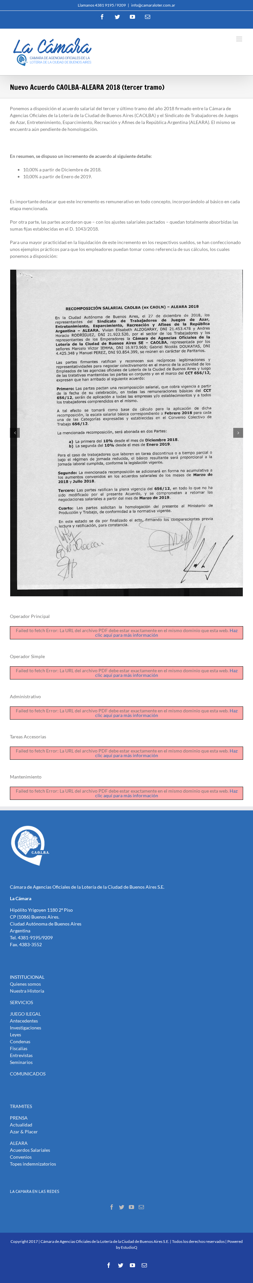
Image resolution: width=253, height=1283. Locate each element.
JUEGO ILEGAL (25, 1014)
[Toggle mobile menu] (239, 39)
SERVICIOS (21, 1002)
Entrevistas (21, 1055)
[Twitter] (121, 1207)
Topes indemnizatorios (33, 1164)
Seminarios (21, 1062)
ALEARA (19, 1143)
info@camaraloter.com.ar (153, 5)
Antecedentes (24, 1021)
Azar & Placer (24, 1131)
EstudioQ (129, 1247)
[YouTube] (131, 1207)
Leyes (15, 1034)
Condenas (20, 1041)
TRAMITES (21, 1106)
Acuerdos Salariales (30, 1150)
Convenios (21, 1157)
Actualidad (21, 1124)
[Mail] (141, 1207)
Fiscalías (18, 1048)
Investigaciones (25, 1027)
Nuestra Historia (27, 991)
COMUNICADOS (27, 1073)
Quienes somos (25, 984)
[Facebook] (111, 1207)
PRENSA (19, 1118)
